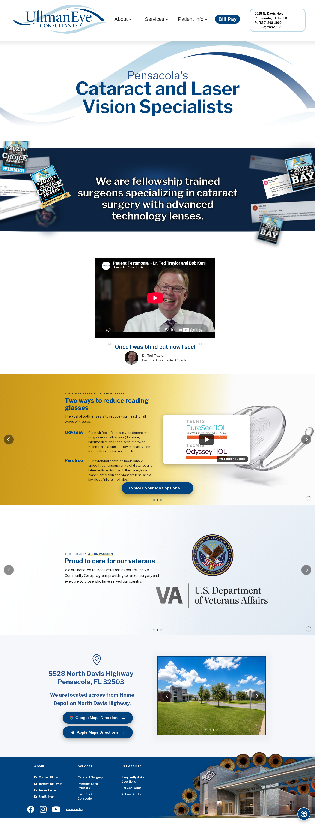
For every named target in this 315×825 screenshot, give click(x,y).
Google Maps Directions (97, 718)
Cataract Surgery (90, 777)
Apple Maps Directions (97, 732)
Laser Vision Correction (86, 796)
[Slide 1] (154, 500)
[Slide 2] (157, 500)
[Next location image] (256, 696)
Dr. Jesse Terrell (45, 790)
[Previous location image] (167, 696)
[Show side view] (213, 730)
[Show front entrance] (210, 730)
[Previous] (9, 439)
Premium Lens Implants (88, 786)
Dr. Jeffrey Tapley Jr (48, 784)
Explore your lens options (154, 488)
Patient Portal (131, 794)
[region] (212, 695)
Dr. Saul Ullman (44, 796)
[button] (120, 19)
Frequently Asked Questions (133, 779)
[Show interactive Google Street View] (217, 730)
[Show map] (206, 730)
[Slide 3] (161, 500)
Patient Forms (131, 788)
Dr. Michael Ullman (46, 777)
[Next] (306, 439)
